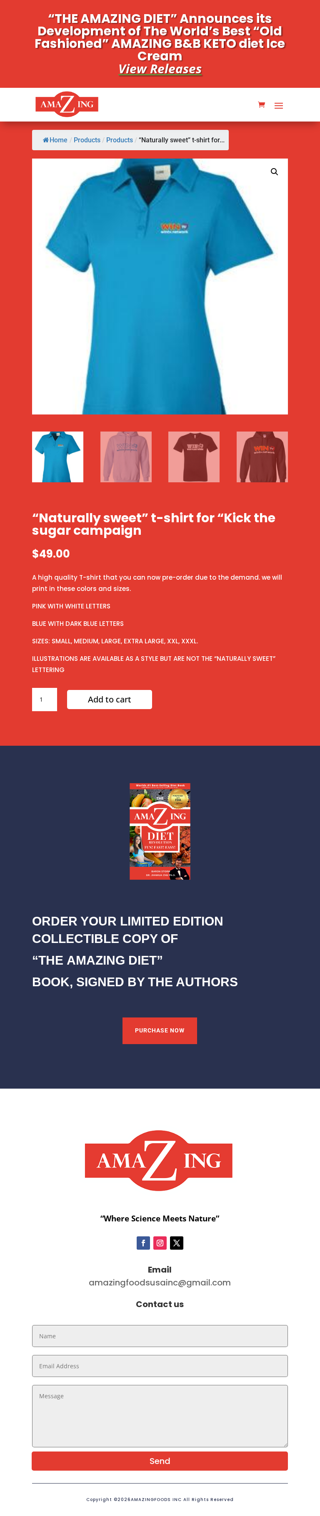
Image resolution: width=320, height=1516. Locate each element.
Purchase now (160, 1030)
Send (160, 1461)
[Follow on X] (176, 1243)
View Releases (160, 68)
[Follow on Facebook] (143, 1243)
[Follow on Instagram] (160, 1243)
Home (59, 140)
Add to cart (109, 699)
